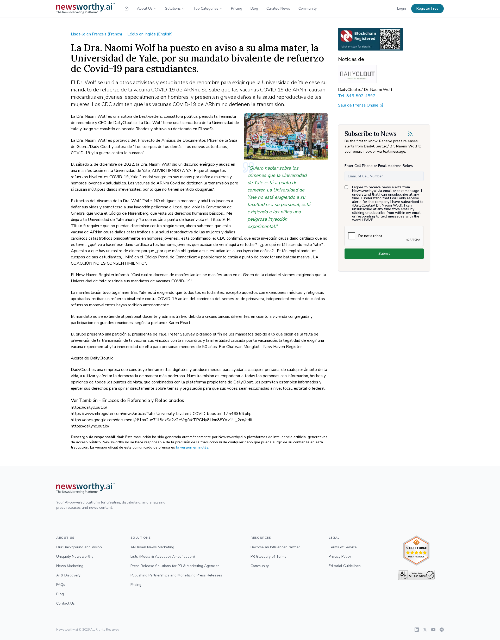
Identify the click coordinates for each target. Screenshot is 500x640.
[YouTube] (433, 629)
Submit (384, 253)
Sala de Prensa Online (358, 105)
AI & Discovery (68, 575)
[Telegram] (442, 629)
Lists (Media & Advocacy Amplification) (162, 556)
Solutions (173, 8)
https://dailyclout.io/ (89, 407)
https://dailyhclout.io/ (90, 426)
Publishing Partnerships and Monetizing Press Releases (176, 575)
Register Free (427, 8)
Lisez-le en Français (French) (96, 34)
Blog (254, 8)
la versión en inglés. (192, 447)
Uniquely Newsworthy (74, 556)
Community (307, 8)
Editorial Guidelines (345, 565)
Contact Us (65, 603)
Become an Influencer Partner (275, 547)
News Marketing (69, 565)
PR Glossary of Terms (268, 556)
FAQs (60, 584)
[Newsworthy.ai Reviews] (416, 551)
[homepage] (126, 8)
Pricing (236, 8)
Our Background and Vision (79, 547)
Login (401, 8)
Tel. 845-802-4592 (357, 96)
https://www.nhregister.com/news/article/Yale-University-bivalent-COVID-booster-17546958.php (161, 414)
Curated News (278, 8)
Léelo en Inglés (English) (150, 34)
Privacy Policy (340, 556)
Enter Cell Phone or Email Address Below (379, 165)
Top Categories (205, 8)
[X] (425, 629)
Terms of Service (343, 547)
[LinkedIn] (417, 629)
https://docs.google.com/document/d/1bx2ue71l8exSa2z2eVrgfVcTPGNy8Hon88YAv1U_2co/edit (162, 420)
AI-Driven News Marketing (152, 547)
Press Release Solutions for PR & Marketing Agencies (175, 565)
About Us (145, 8)
